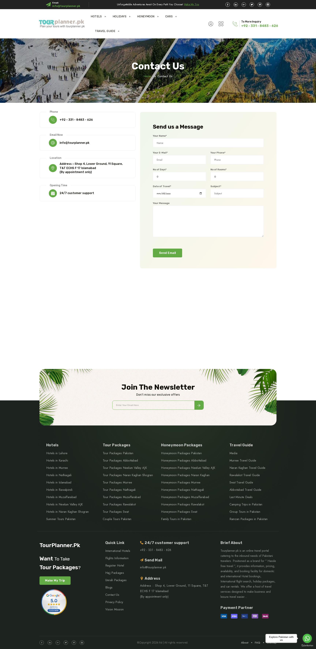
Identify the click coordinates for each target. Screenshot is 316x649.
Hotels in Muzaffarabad (61, 497)
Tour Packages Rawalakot (119, 504)
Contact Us (112, 595)
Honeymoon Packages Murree (180, 482)
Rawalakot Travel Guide (245, 475)
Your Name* (160, 136)
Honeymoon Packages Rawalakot (182, 504)
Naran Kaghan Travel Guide (248, 468)
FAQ (257, 643)
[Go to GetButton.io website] (307, 645)
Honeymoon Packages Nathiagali (182, 490)
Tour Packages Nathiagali (119, 490)
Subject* (215, 186)
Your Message (161, 203)
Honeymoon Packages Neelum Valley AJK (188, 468)
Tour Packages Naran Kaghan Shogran (128, 475)
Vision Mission (114, 609)
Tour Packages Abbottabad (120, 460)
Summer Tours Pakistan (61, 519)
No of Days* (160, 169)
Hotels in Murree (57, 468)
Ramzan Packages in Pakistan (249, 519)
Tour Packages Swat (116, 512)
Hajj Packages (114, 573)
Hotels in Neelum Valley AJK (64, 504)
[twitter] (252, 4)
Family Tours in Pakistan (176, 519)
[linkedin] (236, 4)
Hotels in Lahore (57, 453)
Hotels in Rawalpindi (59, 490)
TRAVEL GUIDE (105, 31)
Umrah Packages (116, 580)
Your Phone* (217, 152)
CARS (169, 16)
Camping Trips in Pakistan (246, 504)
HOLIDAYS (119, 16)
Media (234, 453)
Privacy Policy (114, 602)
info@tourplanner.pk (66, 6)
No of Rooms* (218, 169)
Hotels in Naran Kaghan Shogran (67, 512)
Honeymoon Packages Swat (179, 512)
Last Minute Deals (241, 497)
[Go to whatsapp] (307, 638)
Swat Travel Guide (241, 482)
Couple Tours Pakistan (117, 519)
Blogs (109, 587)
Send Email (167, 253)
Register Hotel (114, 565)
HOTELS (96, 16)
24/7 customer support (77, 193)
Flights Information (117, 558)
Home (147, 76)
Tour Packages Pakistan (118, 453)
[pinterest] (268, 4)
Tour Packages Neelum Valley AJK (125, 468)
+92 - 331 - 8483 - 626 (259, 26)
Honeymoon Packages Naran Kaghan (185, 475)
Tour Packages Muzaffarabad (122, 497)
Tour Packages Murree (117, 482)
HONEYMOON (146, 16)
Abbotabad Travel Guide (246, 490)
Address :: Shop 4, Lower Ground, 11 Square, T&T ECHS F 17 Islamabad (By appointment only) (91, 168)
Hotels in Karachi (57, 460)
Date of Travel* (162, 186)
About (244, 643)
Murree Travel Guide (243, 460)
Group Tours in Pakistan (245, 512)
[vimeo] (260, 4)
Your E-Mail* (160, 152)
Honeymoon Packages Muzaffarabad (185, 497)
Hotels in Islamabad (59, 482)
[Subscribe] (199, 405)
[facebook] (227, 4)
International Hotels (117, 551)
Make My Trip (191, 4)
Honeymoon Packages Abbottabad (183, 460)
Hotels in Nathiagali (59, 475)
